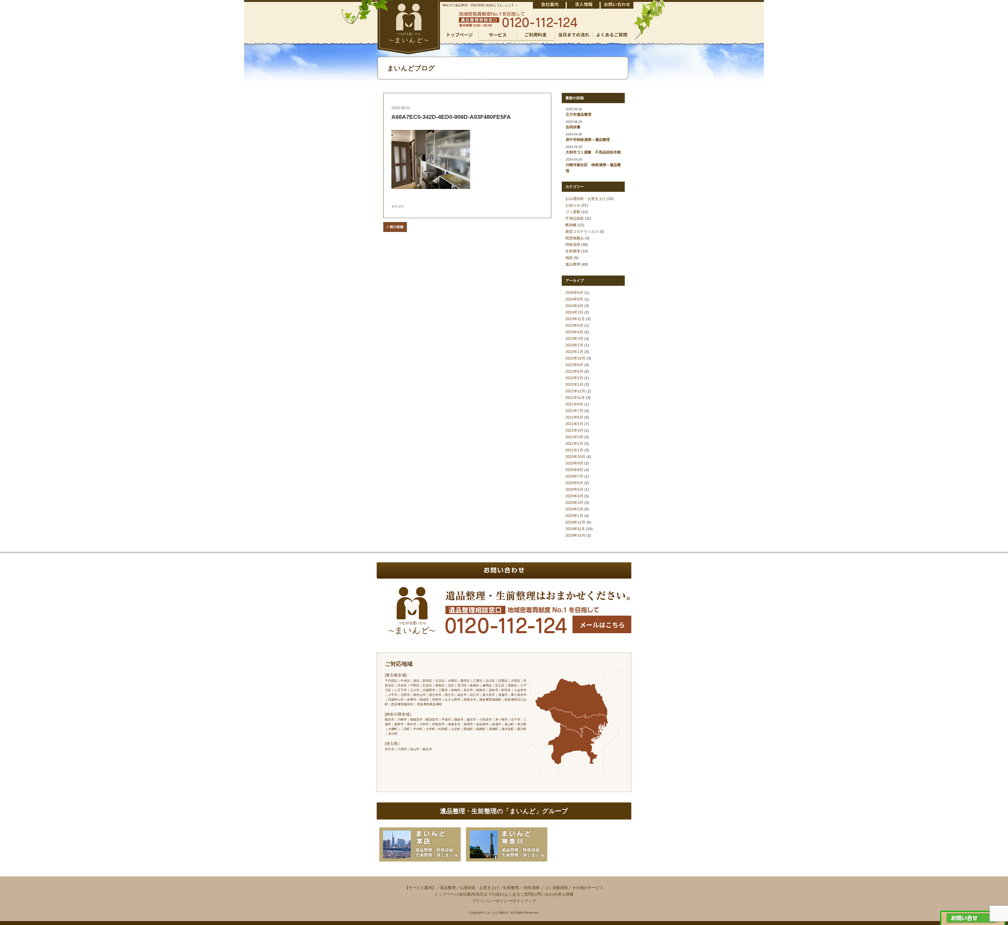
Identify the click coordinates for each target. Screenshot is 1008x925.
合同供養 (573, 127)
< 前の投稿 (395, 227)
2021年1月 (574, 450)
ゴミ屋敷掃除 (556, 887)
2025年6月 (574, 292)
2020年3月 (574, 502)
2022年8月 (574, 365)
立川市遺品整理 (578, 114)
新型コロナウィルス (581, 231)
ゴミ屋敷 (572, 212)
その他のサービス (587, 887)
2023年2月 (574, 345)
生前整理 (572, 251)
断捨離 (570, 225)
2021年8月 (574, 404)
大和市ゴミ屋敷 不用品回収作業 (593, 152)
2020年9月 (574, 463)
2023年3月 (574, 338)
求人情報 (566, 894)
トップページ (446, 894)
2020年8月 (574, 470)
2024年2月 (574, 312)
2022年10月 (575, 358)
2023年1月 (574, 352)
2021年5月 (574, 424)
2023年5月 (574, 325)
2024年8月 (574, 299)
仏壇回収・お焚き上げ (479, 887)
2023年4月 (574, 332)
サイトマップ (524, 900)
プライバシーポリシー (491, 900)
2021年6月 (574, 417)
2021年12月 (575, 391)
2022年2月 (574, 378)
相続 (569, 258)
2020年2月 (574, 509)
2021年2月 (574, 443)
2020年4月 (574, 496)
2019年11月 (575, 529)
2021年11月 (575, 397)
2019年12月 (575, 522)
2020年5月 (574, 489)
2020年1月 (574, 516)
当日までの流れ (489, 894)
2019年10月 (575, 535)
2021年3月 (574, 437)
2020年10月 (575, 456)
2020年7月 (574, 476)
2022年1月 (574, 384)
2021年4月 (574, 430)
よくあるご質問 (518, 894)
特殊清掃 (572, 244)
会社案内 (467, 894)
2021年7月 (574, 411)
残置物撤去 (574, 238)
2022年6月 (574, 371)
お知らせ (572, 205)
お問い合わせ (545, 894)
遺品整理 (572, 264)
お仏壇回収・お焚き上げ (585, 199)
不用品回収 (574, 218)
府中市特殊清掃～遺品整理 (588, 140)
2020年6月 (574, 483)
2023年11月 (575, 319)
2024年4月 (574, 306)
